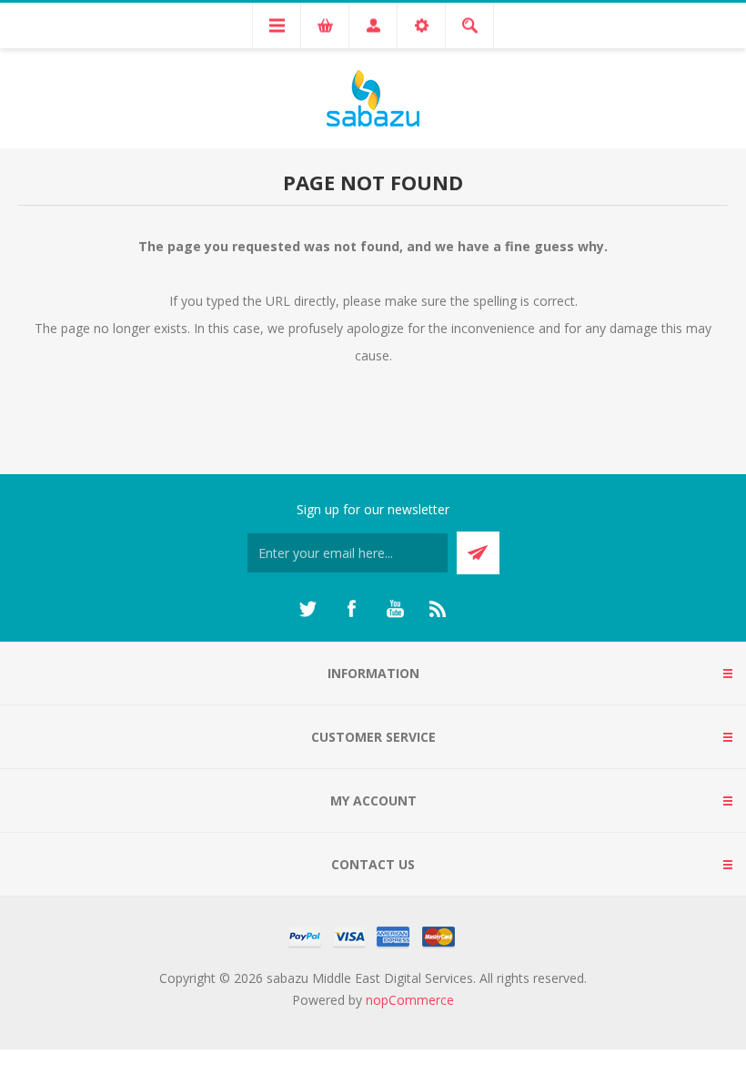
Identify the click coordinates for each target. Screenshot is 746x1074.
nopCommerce (410, 999)
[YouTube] (394, 608)
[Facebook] (351, 608)
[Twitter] (307, 608)
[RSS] (438, 608)
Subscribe (478, 553)
